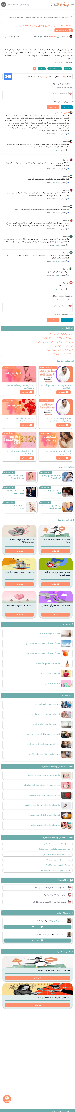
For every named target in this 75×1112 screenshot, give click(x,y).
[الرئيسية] (71, 17)
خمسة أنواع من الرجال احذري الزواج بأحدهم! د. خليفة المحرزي (56, 386)
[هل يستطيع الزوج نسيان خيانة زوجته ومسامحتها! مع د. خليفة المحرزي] (56, 407)
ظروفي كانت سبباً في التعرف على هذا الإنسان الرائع (58, 337)
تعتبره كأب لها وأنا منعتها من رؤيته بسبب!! (60, 350)
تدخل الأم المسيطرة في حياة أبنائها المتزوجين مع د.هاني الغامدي (20, 386)
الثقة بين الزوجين (44, 400)
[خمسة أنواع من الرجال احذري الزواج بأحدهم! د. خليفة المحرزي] (56, 374)
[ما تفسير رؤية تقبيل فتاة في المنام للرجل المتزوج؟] (31, 477)
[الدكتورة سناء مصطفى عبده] (71, 112)
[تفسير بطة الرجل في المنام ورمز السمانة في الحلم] (31, 492)
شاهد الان (62, 392)
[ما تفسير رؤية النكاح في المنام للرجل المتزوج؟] (67, 477)
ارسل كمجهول (53, 107)
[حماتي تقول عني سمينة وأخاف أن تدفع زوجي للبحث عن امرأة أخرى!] (19, 407)
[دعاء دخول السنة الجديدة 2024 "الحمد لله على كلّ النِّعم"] (19, 440)
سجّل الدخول (66, 107)
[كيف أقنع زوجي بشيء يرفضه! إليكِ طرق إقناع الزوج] (67, 507)
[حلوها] (72, 4)
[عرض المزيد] (34, 68)
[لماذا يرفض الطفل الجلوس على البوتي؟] (31, 507)
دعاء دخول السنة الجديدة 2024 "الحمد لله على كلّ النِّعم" (20, 452)
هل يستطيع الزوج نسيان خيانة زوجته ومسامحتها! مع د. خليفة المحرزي (59, 419)
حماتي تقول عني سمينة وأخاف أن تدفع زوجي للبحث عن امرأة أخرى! (19, 419)
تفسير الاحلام (43, 472)
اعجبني (63, 134)
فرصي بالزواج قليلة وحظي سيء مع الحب (60, 333)
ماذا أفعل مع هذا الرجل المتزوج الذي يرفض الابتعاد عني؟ (25, 17)
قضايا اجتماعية (7, 367)
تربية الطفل (43, 487)
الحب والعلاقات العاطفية (51, 17)
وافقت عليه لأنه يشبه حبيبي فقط (63, 354)
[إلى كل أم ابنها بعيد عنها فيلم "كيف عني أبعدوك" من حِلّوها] (56, 440)
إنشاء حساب (24, 4)
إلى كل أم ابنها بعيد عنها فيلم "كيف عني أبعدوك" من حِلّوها (58, 452)
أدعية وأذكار (7, 433)
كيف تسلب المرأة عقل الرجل (64, 346)
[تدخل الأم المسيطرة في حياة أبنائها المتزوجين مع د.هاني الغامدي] (19, 374)
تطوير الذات (64, 17)
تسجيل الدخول (12, 4)
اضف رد (58, 134)
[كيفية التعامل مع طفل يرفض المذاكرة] (67, 492)
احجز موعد (35, 926)
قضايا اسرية (7, 400)
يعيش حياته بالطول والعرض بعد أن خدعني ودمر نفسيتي (55, 342)
